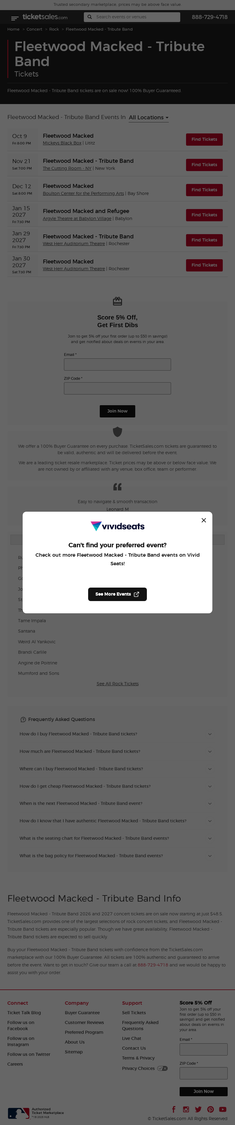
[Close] (203, 520)
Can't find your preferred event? (117, 545)
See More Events (113, 594)
